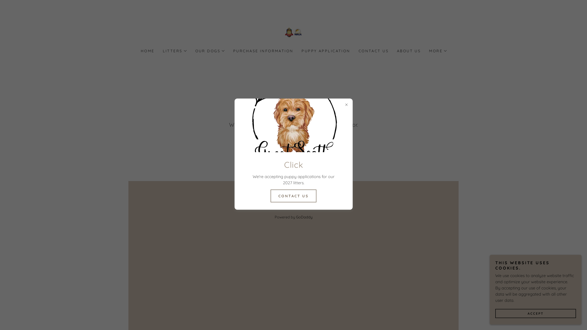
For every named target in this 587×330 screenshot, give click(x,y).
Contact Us (293, 196)
